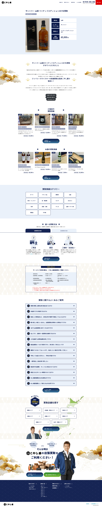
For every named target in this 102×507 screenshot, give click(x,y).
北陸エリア (30, 416)
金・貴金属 (44, 200)
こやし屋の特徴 (31, 486)
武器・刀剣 (44, 206)
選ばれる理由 (31, 487)
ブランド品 (44, 194)
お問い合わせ (99, 2)
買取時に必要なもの (32, 489)
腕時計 (57, 194)
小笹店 (27, 14)
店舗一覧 (60, 2)
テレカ (57, 206)
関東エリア (30, 410)
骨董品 (31, 212)
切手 (32, 206)
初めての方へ (32, 483)
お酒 (30, 14)
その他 (44, 212)
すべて (31, 194)
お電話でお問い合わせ (51, 95)
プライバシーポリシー (68, 487)
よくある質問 (79, 2)
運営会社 (87, 503)
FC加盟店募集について (94, 503)
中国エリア (65, 416)
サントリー (34, 14)
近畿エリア (47, 416)
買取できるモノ (66, 2)
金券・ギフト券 (70, 206)
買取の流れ (73, 2)
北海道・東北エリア (50, 410)
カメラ (57, 200)
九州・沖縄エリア (57, 422)
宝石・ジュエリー (32, 200)
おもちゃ (70, 200)
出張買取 (54, 487)
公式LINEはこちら (51, 99)
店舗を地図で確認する (51, 97)
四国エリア (39, 422)
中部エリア (65, 410)
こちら (31, 253)
